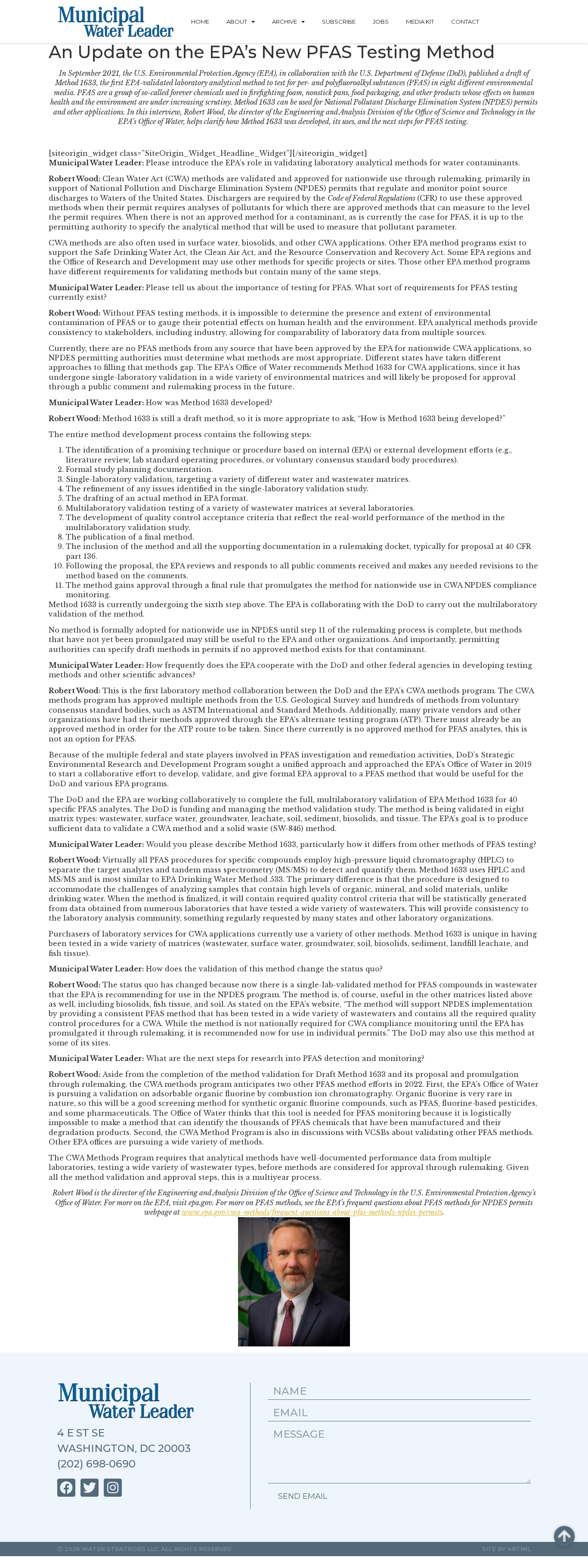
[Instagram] (113, 1488)
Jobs (381, 21)
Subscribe (339, 21)
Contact (465, 21)
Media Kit (420, 21)
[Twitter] (89, 1488)
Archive (284, 21)
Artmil (519, 1548)
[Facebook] (66, 1488)
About (236, 21)
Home (200, 21)
